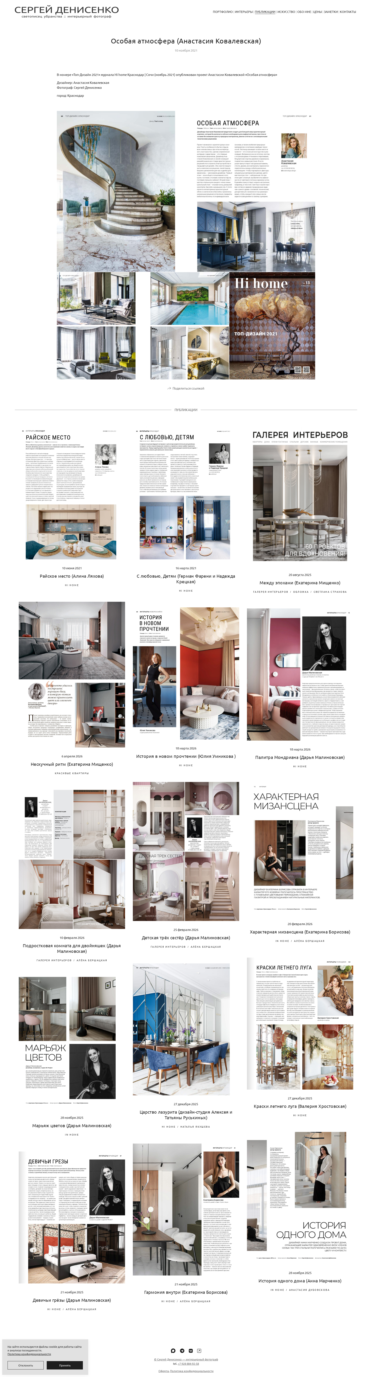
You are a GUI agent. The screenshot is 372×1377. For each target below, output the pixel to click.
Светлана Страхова (330, 591)
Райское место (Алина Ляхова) (72, 576)
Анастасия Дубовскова (309, 1289)
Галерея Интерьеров (270, 591)
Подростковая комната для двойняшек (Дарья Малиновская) (72, 948)
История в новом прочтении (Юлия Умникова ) (186, 756)
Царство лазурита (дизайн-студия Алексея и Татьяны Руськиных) (186, 1114)
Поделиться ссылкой (188, 388)
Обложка (301, 591)
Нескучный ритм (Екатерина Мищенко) (72, 764)
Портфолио (223, 12)
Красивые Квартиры (72, 773)
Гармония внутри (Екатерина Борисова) (186, 1292)
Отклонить (25, 1365)
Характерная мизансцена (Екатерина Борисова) (300, 931)
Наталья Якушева (195, 1126)
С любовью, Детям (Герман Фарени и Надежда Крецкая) (186, 578)
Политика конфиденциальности (192, 1371)
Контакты (348, 12)
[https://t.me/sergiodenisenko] (182, 1350)
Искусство (286, 12)
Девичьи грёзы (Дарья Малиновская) (72, 1300)
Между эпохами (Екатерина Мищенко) (300, 582)
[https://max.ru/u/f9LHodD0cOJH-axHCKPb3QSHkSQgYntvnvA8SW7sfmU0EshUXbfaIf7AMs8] (173, 1350)
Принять (65, 1365)
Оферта (163, 1371)
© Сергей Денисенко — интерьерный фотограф (186, 1359)
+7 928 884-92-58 (188, 1363)
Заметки (331, 12)
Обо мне (304, 12)
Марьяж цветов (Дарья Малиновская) (71, 1125)
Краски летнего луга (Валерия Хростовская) (300, 1106)
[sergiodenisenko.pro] (67, 11)
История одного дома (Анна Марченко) (300, 1280)
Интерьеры (244, 12)
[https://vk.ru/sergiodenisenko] (191, 1350)
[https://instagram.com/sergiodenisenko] (199, 1350)
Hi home (72, 585)
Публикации (265, 12)
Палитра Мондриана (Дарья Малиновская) (300, 757)
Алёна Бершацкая (206, 946)
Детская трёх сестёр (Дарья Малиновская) (186, 937)
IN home (282, 941)
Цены (317, 12)
